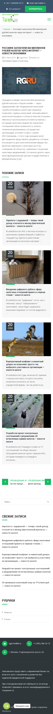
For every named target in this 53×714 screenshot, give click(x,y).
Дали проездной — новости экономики (39, 482)
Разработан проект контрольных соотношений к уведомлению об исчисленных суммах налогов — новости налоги (25, 437)
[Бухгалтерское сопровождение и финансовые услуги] (10, 18)
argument (23, 57)
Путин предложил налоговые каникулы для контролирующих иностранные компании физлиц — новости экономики (18, 482)
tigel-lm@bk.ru (40, 3)
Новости (35, 57)
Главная (6, 29)
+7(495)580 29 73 (16, 3)
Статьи (7, 619)
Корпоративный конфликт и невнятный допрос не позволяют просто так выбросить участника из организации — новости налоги (25, 365)
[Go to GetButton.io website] (6, 711)
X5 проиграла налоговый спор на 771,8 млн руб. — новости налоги (26, 584)
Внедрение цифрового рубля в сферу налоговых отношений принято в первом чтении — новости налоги (25, 292)
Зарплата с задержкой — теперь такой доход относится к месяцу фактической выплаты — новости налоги (25, 223)
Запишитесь (35, 9)
